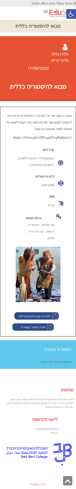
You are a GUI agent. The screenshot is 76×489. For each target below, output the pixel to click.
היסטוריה (34, 225)
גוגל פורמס (48, 225)
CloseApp (34, 484)
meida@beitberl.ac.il (47, 429)
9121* (54, 433)
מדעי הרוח (60, 60)
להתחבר (58, 362)
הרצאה (50, 231)
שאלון (51, 238)
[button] (36, 316)
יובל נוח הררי (36, 231)
